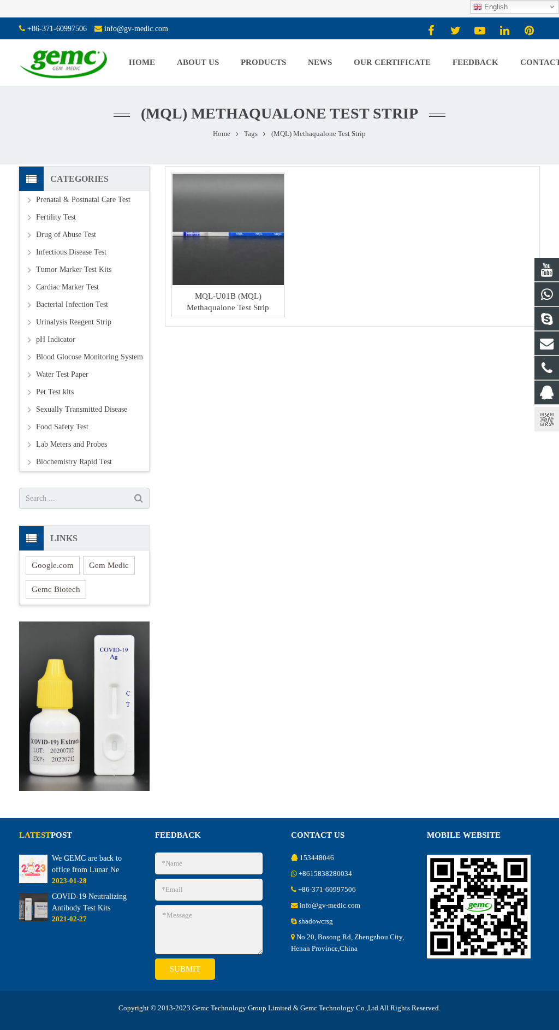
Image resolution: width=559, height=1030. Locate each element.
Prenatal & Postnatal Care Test (83, 200)
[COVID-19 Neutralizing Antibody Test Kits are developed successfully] (33, 919)
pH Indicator (55, 339)
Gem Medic (109, 565)
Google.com (53, 565)
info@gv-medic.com (136, 29)
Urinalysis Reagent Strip (73, 322)
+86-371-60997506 (57, 29)
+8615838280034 (325, 874)
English (495, 7)
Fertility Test (56, 217)
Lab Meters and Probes (71, 444)
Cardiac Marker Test (67, 287)
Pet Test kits (55, 392)
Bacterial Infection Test (72, 304)
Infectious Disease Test (71, 252)
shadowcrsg (316, 921)
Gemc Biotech (56, 589)
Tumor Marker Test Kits (73, 269)
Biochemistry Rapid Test (74, 462)
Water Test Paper (62, 374)
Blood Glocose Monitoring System (89, 357)
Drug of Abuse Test (66, 234)
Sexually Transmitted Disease (81, 409)
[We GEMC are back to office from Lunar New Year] (33, 881)
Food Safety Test (62, 427)
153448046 (317, 858)
